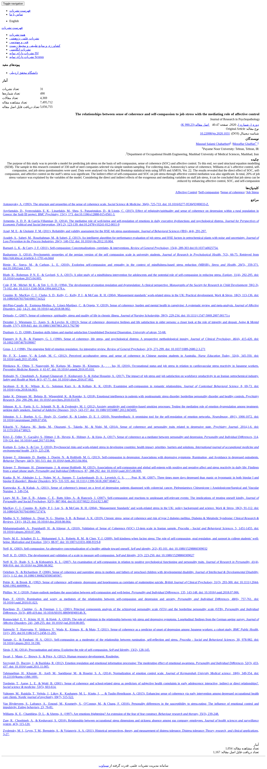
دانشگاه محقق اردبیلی (23, 72)
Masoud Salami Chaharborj (213, 143)
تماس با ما (16, 14)
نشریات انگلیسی (20, 49)
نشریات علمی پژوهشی (24, 38)
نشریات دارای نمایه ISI (24, 53)
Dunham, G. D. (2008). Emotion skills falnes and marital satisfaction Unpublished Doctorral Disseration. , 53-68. (84, 332)
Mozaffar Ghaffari (245, 143)
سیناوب (104, 765)
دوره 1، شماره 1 (248, 124)
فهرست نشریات (19, 10)
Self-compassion (209, 192)
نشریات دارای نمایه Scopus (26, 57)
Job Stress (252, 192)
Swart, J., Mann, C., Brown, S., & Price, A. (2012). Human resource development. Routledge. (61, 656)
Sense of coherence (233, 192)
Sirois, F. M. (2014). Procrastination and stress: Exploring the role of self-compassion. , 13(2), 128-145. (76, 649)
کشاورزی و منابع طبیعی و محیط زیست (34, 45)
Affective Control (186, 192)
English (14, 21)
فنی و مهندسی (18, 42)
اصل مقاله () (195, 124)
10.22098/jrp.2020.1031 (215, 133)
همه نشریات (17, 34)
